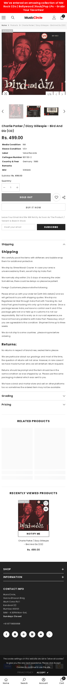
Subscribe (51, 227)
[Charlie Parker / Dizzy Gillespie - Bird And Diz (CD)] (33, 515)
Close (64, 6)
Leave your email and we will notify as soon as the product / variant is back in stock (33, 219)
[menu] (4, 18)
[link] (17, 472)
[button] (56, 94)
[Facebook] (6, 634)
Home (4, 25)
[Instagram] (15, 634)
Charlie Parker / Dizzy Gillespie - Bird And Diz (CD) (33, 542)
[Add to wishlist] (56, 197)
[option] (33, 63)
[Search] (13, 18)
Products (14, 25)
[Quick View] (45, 509)
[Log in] (54, 17)
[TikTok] (32, 634)
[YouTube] (41, 634)
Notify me (33, 533)
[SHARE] (62, 197)
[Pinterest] (23, 634)
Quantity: (7, 180)
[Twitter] (49, 634)
